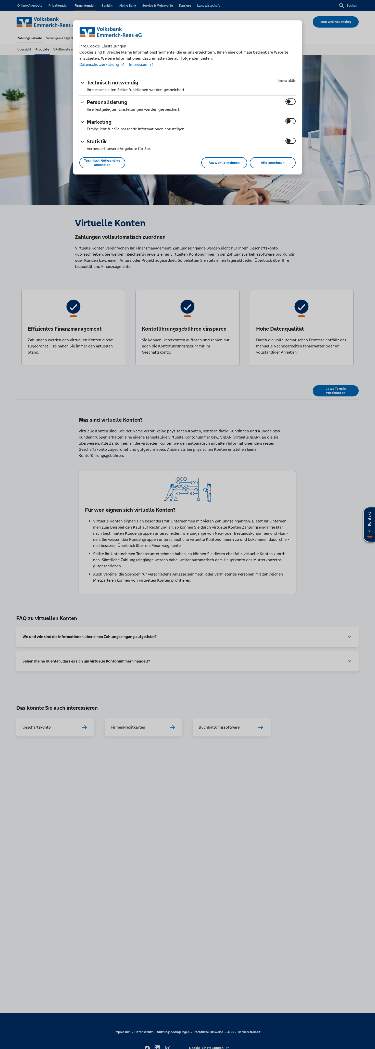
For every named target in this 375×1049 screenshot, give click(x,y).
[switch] (290, 101)
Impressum (138, 64)
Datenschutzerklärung (99, 64)
